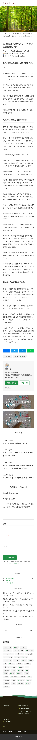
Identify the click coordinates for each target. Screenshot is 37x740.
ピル (26, 657)
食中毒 (21, 683)
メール (6, 535)
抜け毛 (7, 667)
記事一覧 (24, 383)
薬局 (14, 680)
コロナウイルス (9, 654)
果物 (21, 667)
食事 (28, 683)
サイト (5, 546)
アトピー (24, 647)
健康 (16, 56)
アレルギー (8, 56)
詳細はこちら (11, 383)
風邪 (14, 683)
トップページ (7, 706)
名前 (5, 524)
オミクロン (30, 650)
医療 (31, 660)
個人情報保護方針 (8, 732)
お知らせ (8, 581)
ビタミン (18, 657)
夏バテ (12, 664)
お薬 (16, 647)
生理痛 (21, 670)
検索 (31, 630)
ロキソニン (8, 660)
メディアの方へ (18, 732)
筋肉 (12, 673)
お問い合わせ (27, 732)
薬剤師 (7, 680)
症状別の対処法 (10, 578)
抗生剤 (28, 664)
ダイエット (29, 654)
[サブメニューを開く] (32, 578)
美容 (27, 673)
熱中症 (7, 670)
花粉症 (22, 56)
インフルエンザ (19, 650)
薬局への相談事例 (26, 711)
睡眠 (6, 673)
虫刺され (21, 680)
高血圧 (7, 687)
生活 (14, 670)
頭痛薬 (7, 683)
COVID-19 (8, 647)
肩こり (6, 677)
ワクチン (17, 660)
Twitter (8, 388)
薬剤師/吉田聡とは (24, 714)
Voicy (6, 727)
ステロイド (20, 654)
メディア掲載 (9, 583)
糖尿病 (20, 673)
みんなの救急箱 (19, 54)
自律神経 (14, 677)
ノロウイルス (8, 657)
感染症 (20, 664)
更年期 (14, 667)
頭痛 (29, 680)
